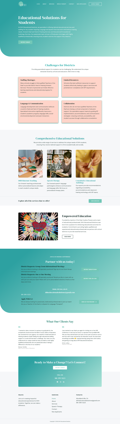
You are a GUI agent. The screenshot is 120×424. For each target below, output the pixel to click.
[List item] (57, 382)
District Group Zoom (90, 269)
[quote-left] (19, 327)
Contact (71, 4)
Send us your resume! (88, 302)
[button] (95, 4)
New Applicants (81, 4)
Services (51, 4)
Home (38, 4)
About (44, 4)
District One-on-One (90, 278)
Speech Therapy (61, 4)
